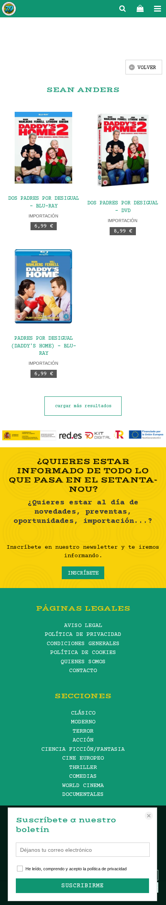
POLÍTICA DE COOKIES (83, 652)
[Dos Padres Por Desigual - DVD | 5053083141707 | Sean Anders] (122, 150)
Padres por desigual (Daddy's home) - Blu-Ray (43, 346)
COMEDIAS (83, 776)
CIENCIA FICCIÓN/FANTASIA (83, 749)
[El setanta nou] (9, 10)
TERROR (83, 731)
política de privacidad (107, 868)
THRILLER (83, 767)
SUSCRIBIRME (82, 885)
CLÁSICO (83, 713)
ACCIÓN (83, 740)
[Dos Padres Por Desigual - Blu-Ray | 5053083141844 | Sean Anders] (43, 148)
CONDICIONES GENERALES (83, 643)
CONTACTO (83, 670)
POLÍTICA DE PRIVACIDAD (83, 634)
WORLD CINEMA (83, 785)
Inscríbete (83, 573)
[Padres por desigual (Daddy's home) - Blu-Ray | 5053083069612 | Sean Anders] (43, 286)
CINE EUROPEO (83, 758)
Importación (43, 216)
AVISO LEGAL (83, 625)
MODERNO (83, 722)
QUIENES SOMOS (83, 662)
